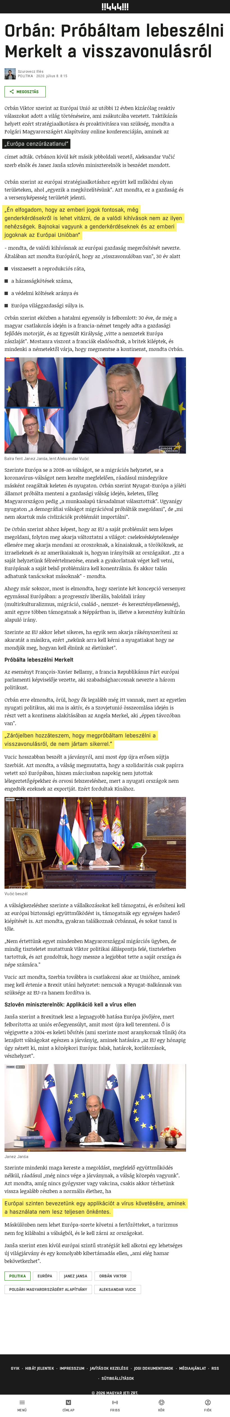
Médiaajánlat (192, 1368)
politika (25, 76)
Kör (161, 1410)
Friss (115, 1410)
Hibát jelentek (39, 1368)
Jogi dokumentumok (154, 1368)
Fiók (207, 1410)
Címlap (69, 1410)
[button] (17, 1276)
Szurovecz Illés (30, 72)
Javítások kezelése (109, 1368)
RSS (215, 1368)
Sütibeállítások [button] (118, 1378)
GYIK (15, 1368)
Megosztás (28, 91)
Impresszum (72, 1368)
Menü (22, 1410)
